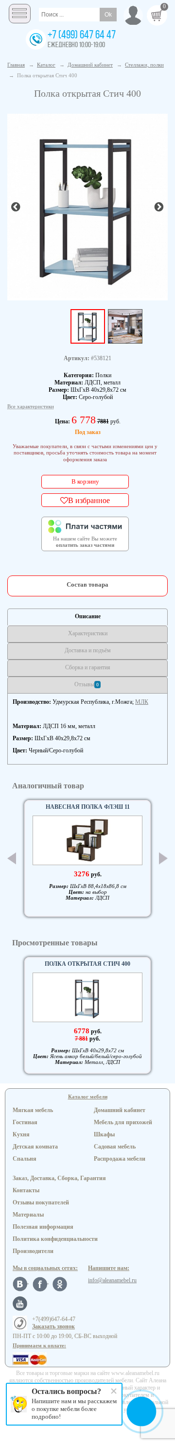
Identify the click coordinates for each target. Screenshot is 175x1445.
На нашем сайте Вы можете (85, 542)
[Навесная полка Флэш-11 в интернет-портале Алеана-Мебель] (87, 840)
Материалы (28, 1214)
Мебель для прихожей (123, 1122)
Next (163, 859)
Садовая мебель (115, 1146)
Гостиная (25, 1122)
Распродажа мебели (119, 1158)
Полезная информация (43, 1226)
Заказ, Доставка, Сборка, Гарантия (59, 1178)
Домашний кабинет (119, 1110)
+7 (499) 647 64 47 (82, 35)
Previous (11, 858)
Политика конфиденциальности (55, 1239)
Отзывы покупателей (41, 1202)
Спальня (24, 1158)
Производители (33, 1251)
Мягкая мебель (33, 1110)
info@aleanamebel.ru (112, 1280)
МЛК (141, 701)
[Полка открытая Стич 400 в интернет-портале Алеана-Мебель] (87, 206)
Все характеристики (30, 406)
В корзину (85, 481)
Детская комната (35, 1146)
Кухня (21, 1134)
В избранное (89, 500)
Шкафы (104, 1134)
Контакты (26, 1190)
